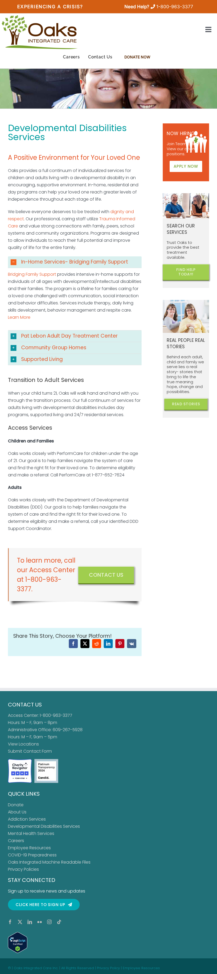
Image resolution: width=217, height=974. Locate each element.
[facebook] (10, 922)
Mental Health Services (31, 833)
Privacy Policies (23, 869)
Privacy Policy (108, 968)
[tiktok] (59, 922)
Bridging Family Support (32, 274)
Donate (16, 805)
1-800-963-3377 (174, 6)
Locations (29, 744)
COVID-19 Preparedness (32, 855)
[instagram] (49, 922)
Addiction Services (27, 819)
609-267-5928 (68, 730)
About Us (17, 812)
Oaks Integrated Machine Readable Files (49, 862)
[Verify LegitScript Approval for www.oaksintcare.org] (108, 942)
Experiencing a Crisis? (50, 6)
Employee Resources (29, 848)
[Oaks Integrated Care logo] (39, 32)
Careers (16, 841)
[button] (75, 262)
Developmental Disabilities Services (44, 826)
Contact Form (37, 751)
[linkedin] (30, 922)
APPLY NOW (186, 166)
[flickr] (39, 922)
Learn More (19, 317)
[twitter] (20, 922)
